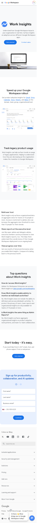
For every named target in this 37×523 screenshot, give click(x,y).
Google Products (27, 517)
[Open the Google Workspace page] (12, 3)
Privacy (4, 517)
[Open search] (34, 2)
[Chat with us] (30, 518)
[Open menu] (2, 2)
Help (3, 520)
